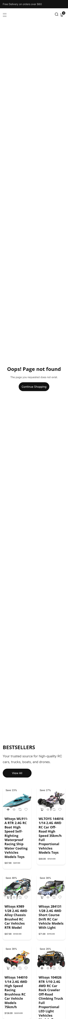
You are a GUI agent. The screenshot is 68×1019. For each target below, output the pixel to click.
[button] (56, 15)
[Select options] (14, 809)
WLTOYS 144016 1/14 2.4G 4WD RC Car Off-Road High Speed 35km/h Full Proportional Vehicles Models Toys (51, 836)
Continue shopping (34, 386)
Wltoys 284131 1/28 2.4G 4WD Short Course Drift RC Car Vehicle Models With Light (51, 917)
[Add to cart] (42, 809)
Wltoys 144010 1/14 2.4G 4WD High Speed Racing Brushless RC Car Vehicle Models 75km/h (16, 992)
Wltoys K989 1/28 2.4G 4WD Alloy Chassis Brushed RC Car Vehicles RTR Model (16, 917)
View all (17, 773)
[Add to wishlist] (20, 809)
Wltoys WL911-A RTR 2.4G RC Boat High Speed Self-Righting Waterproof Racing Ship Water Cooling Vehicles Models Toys (16, 838)
